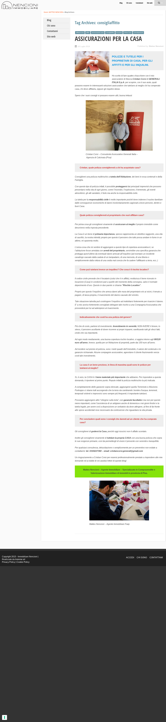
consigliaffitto (110, 32)
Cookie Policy (23, 562)
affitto (87, 32)
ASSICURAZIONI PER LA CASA (108, 38)
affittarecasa (80, 32)
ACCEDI (130, 557)
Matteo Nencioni (156, 46)
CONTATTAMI (156, 557)
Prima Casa (128, 32)
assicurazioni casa (98, 32)
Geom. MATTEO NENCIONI (53, 12)
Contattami (139, 3)
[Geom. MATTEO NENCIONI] (19, 5)
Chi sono (129, 3)
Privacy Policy (8, 562)
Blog (121, 3)
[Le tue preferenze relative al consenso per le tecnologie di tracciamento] (4, 717)
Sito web (149, 3)
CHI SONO (142, 557)
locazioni (119, 32)
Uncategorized (138, 32)
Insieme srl (20, 559)
